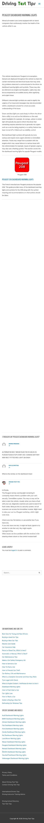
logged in (14, 550)
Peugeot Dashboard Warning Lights (14, 745)
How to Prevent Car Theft (11, 670)
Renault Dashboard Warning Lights (14, 748)
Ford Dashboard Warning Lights (13, 729)
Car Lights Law (7, 693)
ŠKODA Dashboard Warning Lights (14, 752)
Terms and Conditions (9, 775)
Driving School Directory (10, 801)
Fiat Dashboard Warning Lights (12, 725)
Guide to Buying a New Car (11, 700)
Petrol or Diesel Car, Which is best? (14, 650)
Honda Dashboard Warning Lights (13, 732)
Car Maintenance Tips (9, 657)
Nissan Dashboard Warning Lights (13, 742)
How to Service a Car (9, 663)
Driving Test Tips (14, 482)
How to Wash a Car (8, 697)
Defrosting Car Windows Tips (12, 703)
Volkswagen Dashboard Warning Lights (15, 758)
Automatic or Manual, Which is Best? (14, 654)
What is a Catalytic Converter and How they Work (19, 677)
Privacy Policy (7, 772)
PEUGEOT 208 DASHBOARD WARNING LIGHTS (17, 179)
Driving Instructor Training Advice (13, 794)
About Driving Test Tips (10, 782)
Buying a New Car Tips (10, 640)
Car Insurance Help (8, 647)
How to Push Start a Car (10, 690)
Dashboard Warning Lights (11, 687)
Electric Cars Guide (8, 644)
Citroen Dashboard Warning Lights (14, 722)
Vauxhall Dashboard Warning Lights (14, 755)
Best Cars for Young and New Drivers (15, 634)
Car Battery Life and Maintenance (14, 673)
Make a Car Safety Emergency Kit (14, 660)
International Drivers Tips (10, 791)
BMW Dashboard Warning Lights (13, 719)
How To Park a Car (8, 667)
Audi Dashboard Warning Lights (13, 715)
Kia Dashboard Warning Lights (12, 735)
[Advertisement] (22, 601)
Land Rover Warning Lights (11, 738)
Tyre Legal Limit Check (10, 680)
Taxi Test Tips (7, 804)
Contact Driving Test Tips (11, 785)
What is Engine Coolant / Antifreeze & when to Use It (20, 683)
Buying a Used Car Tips (10, 637)
